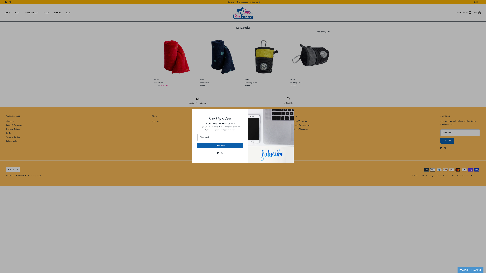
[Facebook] (218, 153)
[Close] (290, 112)
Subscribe (220, 145)
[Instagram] (222, 153)
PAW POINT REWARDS (470, 270)
